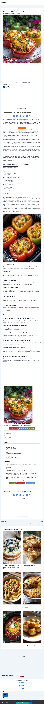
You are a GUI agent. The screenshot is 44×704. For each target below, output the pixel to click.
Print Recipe (32, 428)
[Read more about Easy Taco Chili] (12, 627)
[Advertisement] (22, 74)
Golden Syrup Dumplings (29, 645)
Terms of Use (22, 686)
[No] (30, 703)
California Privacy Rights (22, 684)
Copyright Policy (22, 685)
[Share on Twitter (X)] (23, 116)
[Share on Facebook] (14, 116)
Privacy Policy (22, 682)
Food (19, 13)
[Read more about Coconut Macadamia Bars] (32, 547)
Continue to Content (22, 365)
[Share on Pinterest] (17, 116)
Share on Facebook (24, 428)
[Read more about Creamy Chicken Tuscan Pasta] (12, 588)
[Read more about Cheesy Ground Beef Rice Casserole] (32, 588)
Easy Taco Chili (7, 645)
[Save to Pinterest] (5, 695)
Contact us (22, 688)
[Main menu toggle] (41, 2)
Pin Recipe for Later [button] (14, 428)
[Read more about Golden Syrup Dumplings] (32, 627)
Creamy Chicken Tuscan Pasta (10, 606)
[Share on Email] (20, 116)
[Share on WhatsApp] (30, 116)
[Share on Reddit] (27, 116)
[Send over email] (3, 698)
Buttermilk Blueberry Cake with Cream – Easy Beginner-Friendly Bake (11, 567)
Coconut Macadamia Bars (29, 565)
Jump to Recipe (22, 127)
